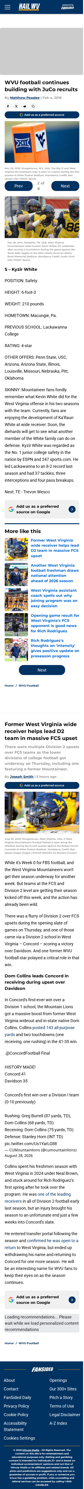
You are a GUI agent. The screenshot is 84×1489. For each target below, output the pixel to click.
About (9, 1380)
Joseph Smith (22, 777)
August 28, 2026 (19, 1155)
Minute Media (30, 1450)
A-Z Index (58, 1423)
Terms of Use (61, 1406)
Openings (58, 1380)
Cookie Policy (16, 1414)
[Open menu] (7, 7)
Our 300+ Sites (63, 1388)
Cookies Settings (19, 1438)
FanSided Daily (17, 1397)
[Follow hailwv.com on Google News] (72, 509)
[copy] (33, 106)
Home (9, 685)
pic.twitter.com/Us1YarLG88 (31, 1143)
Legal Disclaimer (64, 1414)
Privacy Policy (16, 1406)
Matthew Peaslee (25, 98)
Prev (18, 186)
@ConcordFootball (23, 1053)
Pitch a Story (61, 1397)
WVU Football (29, 685)
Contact (11, 1388)
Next (65, 186)
